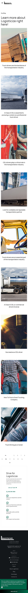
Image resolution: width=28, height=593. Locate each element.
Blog (14, 571)
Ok (2, 587)
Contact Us (14, 577)
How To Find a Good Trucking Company (14, 398)
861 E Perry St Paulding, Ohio (14, 553)
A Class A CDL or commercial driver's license (14, 306)
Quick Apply (14, 574)
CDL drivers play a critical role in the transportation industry (14, 163)
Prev (3, 455)
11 (9, 459)
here (16, 584)
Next (8, 463)
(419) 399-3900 (11, 491)
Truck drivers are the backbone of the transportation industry (14, 66)
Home (14, 566)
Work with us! (14, 591)
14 (22, 459)
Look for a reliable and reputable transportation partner (14, 211)
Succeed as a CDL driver (14, 352)
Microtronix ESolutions (15, 547)
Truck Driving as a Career (14, 445)
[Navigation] (2, 3)
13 (18, 459)
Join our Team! (12, 487)
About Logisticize (14, 569)
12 (14, 459)
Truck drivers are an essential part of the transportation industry (14, 258)
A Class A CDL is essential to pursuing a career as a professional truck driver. (14, 115)
